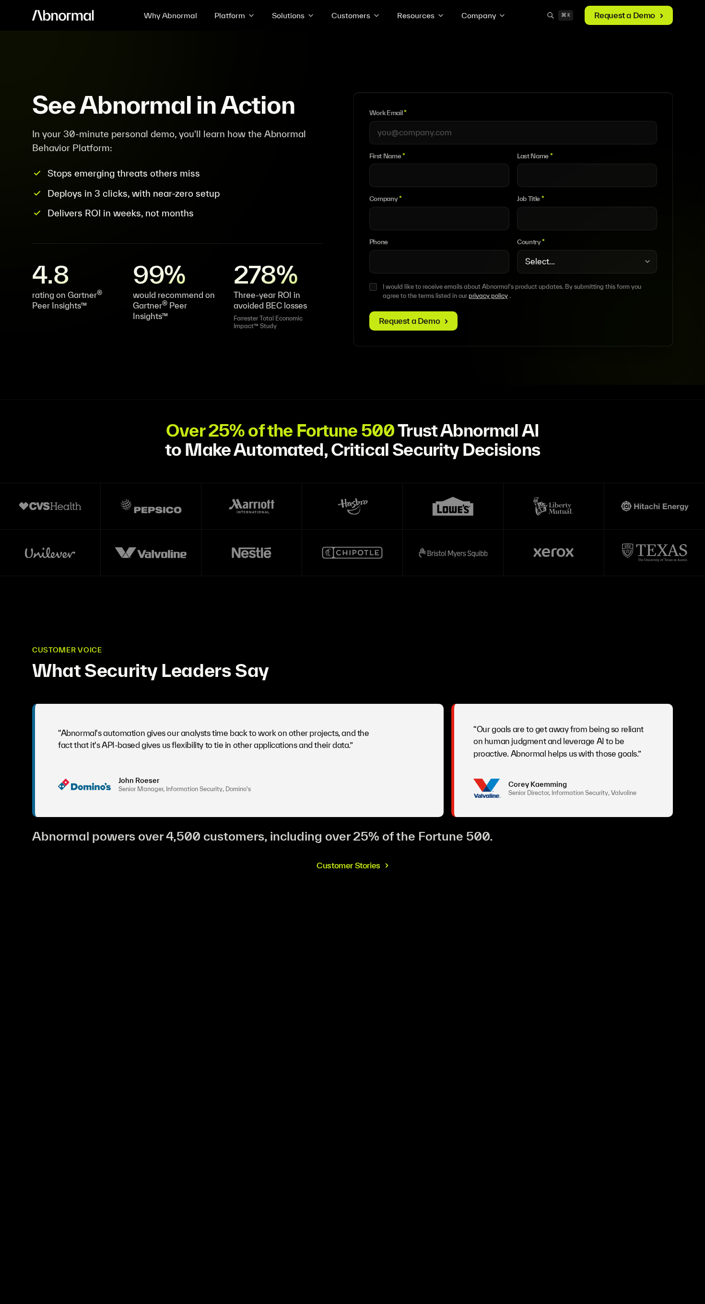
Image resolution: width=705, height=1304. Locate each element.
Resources (416, 15)
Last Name (534, 156)
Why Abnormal (170, 15)
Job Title (530, 198)
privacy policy (488, 295)
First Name (387, 156)
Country (531, 242)
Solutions (288, 15)
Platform (229, 15)
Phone (378, 242)
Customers (350, 15)
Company (478, 15)
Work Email (388, 113)
